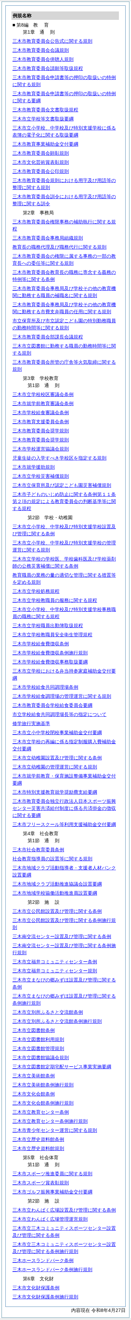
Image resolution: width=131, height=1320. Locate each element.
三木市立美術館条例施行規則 (43, 1084)
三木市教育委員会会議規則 (40, 50)
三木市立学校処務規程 (35, 591)
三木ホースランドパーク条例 (43, 1260)
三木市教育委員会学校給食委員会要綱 (52, 705)
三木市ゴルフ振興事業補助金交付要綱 (52, 1191)
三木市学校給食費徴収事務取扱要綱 (50, 662)
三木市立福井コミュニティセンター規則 (54, 970)
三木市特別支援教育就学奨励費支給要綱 (54, 792)
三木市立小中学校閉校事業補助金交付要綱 (57, 732)
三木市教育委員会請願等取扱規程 (47, 68)
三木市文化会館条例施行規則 (43, 1103)
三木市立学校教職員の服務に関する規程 (54, 600)
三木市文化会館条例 (33, 1094)
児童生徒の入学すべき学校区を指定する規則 (59, 458)
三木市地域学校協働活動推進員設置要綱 (54, 893)
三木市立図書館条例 (33, 1030)
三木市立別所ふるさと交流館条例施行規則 (57, 1021)
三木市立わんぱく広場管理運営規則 (50, 1219)
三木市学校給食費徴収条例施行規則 (50, 652)
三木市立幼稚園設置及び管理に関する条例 (57, 757)
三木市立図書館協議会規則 (40, 1057)
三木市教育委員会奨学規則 (40, 430)
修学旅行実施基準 (31, 723)
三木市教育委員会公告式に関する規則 (52, 41)
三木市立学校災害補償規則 (40, 476)
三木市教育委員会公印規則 (40, 171)
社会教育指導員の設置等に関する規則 (52, 858)
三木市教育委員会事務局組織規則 (47, 238)
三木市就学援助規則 (33, 467)
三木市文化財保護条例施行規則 (45, 1296)
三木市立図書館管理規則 (38, 1048)
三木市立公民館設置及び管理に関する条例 (57, 911)
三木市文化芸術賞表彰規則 (40, 162)
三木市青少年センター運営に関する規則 (54, 1130)
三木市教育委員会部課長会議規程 (47, 337)
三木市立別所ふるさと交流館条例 (47, 1012)
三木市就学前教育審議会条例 (43, 403)
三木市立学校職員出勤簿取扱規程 (47, 625)
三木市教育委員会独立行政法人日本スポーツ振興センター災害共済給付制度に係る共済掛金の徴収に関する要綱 (64, 808)
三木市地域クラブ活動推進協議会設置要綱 (57, 884)
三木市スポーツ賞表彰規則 (40, 1182)
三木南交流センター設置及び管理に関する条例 (61, 936)
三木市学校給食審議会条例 (40, 412)
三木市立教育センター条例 (40, 1112)
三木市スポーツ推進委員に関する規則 (52, 1173)
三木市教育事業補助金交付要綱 (45, 144)
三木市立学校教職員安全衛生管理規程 (52, 634)
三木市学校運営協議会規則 (40, 449)
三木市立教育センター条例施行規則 (50, 1121)
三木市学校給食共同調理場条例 (45, 687)
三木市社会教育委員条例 (38, 849)
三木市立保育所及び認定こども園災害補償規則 (61, 485)
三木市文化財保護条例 (35, 1287)
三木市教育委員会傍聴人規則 (43, 59)
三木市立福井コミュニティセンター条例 (54, 961)
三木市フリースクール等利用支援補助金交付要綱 (64, 824)
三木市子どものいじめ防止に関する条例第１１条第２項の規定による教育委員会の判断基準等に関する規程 (64, 501)
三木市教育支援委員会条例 (40, 421)
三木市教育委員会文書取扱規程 (45, 109)
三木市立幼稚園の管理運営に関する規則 (54, 767)
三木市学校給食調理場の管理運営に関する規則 (61, 696)
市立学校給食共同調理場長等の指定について (59, 714)
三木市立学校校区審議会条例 (43, 394)
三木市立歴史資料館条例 (38, 1139)
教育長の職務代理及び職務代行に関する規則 (59, 247)
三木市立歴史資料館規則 (38, 1148)
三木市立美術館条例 (33, 1075)
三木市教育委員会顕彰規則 (40, 153)
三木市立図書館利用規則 (38, 1039)
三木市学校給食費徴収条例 (40, 643)
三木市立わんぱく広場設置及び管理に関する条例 (64, 1210)
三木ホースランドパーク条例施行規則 (52, 1269)
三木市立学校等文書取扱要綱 (43, 118)
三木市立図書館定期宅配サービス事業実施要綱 (61, 1066)
